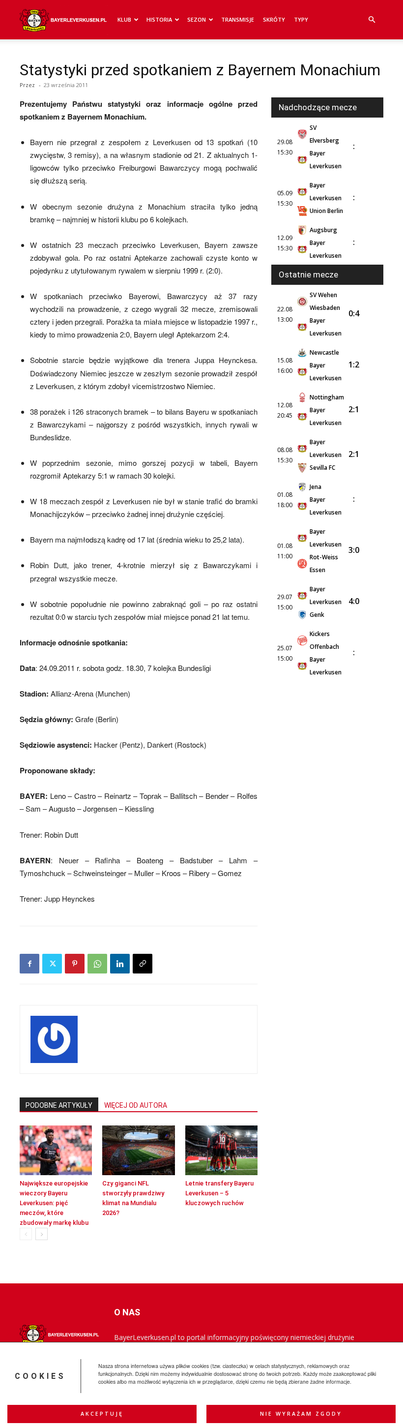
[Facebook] (29, 963)
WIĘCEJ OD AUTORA (135, 1105)
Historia (159, 19)
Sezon (196, 19)
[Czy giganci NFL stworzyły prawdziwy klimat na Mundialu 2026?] (138, 1150)
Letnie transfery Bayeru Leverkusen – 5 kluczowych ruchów (219, 1193)
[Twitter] (52, 963)
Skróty (274, 19)
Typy (301, 19)
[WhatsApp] (97, 963)
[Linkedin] (120, 963)
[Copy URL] (142, 963)
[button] (371, 20)
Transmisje (237, 19)
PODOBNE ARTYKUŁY (59, 1105)
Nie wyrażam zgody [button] (301, 1413)
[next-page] (41, 1234)
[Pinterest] (75, 963)
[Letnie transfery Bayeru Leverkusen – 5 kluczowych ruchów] (221, 1150)
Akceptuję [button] (102, 1413)
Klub (124, 19)
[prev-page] (26, 1234)
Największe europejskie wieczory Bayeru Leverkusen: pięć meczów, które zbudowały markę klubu (54, 1203)
